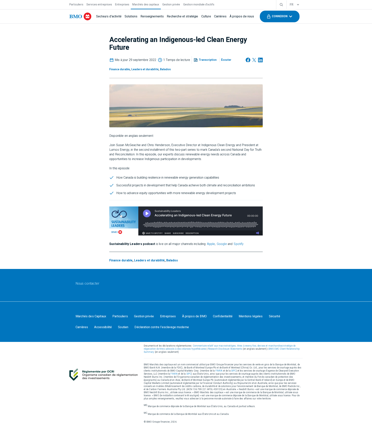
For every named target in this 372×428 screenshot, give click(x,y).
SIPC (233, 370)
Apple (211, 244)
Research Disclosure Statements (225, 349)
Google (222, 244)
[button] (280, 16)
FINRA (219, 370)
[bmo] (80, 16)
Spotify (239, 244)
